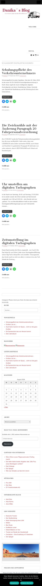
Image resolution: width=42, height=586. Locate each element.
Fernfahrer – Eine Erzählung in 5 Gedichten (19, 534)
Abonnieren (7, 444)
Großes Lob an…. (11, 358)
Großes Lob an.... (11, 324)
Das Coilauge (10, 466)
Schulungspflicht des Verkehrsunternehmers (19, 71)
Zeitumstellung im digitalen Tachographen (19, 241)
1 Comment (23, 75)
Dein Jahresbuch (11, 333)
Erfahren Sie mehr (27, 583)
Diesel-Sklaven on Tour (13, 529)
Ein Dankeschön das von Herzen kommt (18, 331)
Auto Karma (9, 501)
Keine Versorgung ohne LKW (15, 520)
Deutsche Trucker (11, 516)
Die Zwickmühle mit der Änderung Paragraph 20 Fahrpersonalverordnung (20, 129)
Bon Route (9, 525)
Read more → (7, 97)
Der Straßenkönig (11, 518)
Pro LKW (8, 483)
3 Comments (20, 190)
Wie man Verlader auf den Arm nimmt (17, 471)
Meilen (8, 522)
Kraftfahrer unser (11, 527)
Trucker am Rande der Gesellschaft (17, 532)
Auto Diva (9, 499)
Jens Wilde (9, 504)
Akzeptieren (14, 583)
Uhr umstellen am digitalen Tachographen (19, 185)
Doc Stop (9, 485)
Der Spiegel (9, 468)
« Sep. (6, 407)
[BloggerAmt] (9, 345)
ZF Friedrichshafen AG (13, 487)
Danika (5, 75)
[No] (40, 580)
